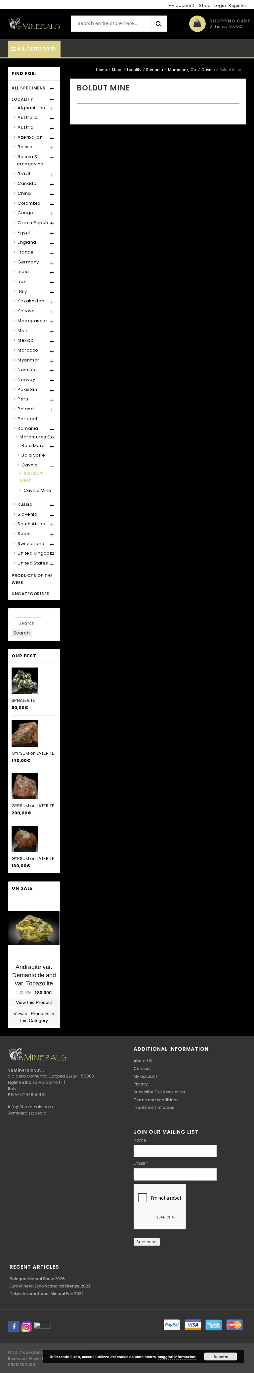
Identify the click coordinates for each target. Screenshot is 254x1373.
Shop (204, 5)
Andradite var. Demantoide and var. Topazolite (34, 975)
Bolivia (25, 147)
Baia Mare (33, 445)
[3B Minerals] (34, 23)
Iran (22, 281)
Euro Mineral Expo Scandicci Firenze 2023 (50, 1286)
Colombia (29, 203)
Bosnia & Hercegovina (29, 160)
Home (101, 69)
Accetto (220, 1356)
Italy (22, 291)
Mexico (26, 340)
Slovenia (27, 514)
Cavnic (208, 69)
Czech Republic (36, 223)
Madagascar (32, 321)
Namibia (27, 369)
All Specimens (29, 88)
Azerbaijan (30, 137)
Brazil (24, 174)
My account (181, 5)
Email (141, 1163)
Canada (27, 183)
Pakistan (27, 389)
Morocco (28, 350)
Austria (26, 127)
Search (22, 633)
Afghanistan (31, 108)
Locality (134, 69)
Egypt (24, 232)
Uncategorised (31, 594)
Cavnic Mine (37, 490)
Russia (25, 504)
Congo (25, 213)
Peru (23, 399)
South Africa (31, 524)
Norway (26, 379)
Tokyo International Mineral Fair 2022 (47, 1293)
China (24, 193)
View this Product (34, 1002)
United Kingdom (36, 553)
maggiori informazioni (177, 1356)
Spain (24, 534)
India (23, 271)
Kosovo (26, 311)
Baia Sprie (33, 455)
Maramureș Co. (182, 69)
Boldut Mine (31, 477)
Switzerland (31, 543)
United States (33, 563)
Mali (22, 330)
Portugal (27, 419)
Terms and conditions (156, 1100)
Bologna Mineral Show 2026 (37, 1279)
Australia (28, 117)
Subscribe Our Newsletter (159, 1092)
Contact (142, 1068)
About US (143, 1061)
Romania (154, 69)
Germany (28, 262)
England (27, 242)
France (25, 252)
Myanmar (28, 360)
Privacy (141, 1084)
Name (140, 1140)
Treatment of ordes (154, 1107)
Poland (26, 409)
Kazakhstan (31, 301)
